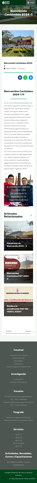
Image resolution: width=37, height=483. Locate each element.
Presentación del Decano (18, 355)
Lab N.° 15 (18, 437)
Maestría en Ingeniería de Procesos (18, 417)
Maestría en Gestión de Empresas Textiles (18, 420)
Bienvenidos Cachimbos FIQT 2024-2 (18, 276)
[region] (18, 190)
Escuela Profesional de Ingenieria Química (18, 402)
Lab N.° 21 (18, 440)
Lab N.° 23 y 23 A (18, 443)
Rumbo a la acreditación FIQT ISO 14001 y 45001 (17, 309)
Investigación (18, 379)
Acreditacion (18, 364)
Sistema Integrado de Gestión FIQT (18, 367)
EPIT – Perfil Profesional (18, 399)
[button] (20, 77)
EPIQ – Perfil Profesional (18, 405)
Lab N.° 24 (18, 446)
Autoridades (18, 361)
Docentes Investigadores (18, 382)
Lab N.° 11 (18, 435)
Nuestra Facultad (18, 358)
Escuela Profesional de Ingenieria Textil (18, 396)
